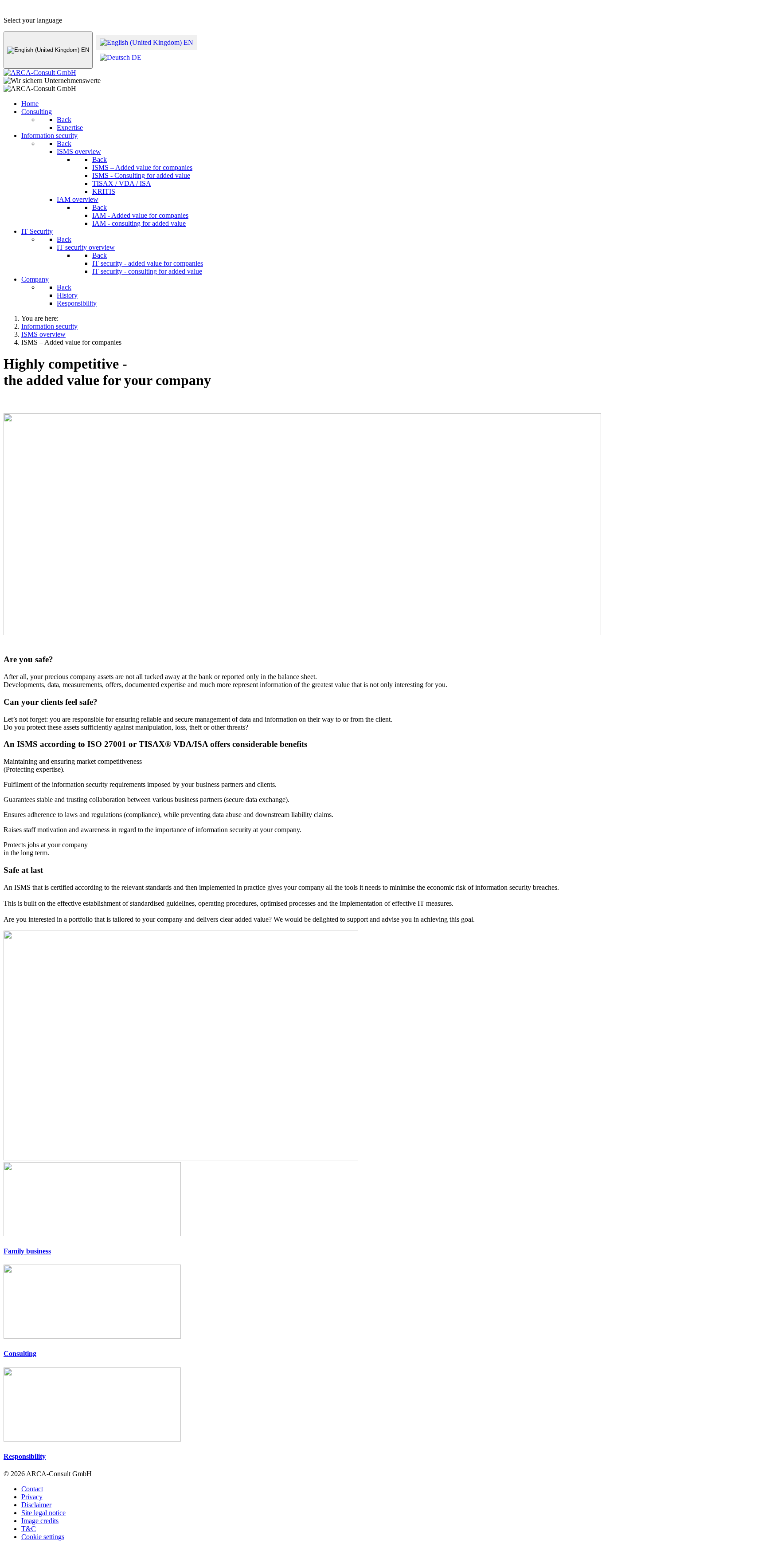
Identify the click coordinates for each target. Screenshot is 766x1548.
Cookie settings (42, 1536)
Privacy (32, 1497)
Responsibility (25, 1456)
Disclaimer (36, 1505)
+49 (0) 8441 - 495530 (35, 7)
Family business (27, 1251)
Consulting (20, 1353)
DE (135, 57)
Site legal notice (43, 1513)
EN (84, 50)
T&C (28, 1528)
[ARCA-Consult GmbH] (40, 72)
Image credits (40, 1520)
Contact (32, 1489)
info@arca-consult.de (108, 7)
